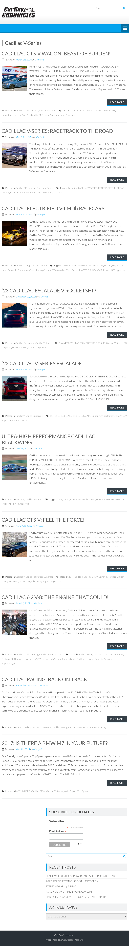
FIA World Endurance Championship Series (29, 270)
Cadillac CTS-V (31, 110)
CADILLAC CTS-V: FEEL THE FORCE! (43, 520)
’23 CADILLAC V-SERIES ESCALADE (42, 363)
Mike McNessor (41, 115)
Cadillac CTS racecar (25, 187)
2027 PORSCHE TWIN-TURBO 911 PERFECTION (72, 881)
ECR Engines (17, 658)
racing (60, 654)
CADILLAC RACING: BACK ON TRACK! (45, 679)
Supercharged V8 (37, 347)
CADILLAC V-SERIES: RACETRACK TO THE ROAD (57, 131)
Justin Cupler (70, 791)
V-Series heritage (20, 420)
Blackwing (72, 187)
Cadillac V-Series (47, 110)
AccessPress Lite (74, 939)
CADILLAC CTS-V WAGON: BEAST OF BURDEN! (56, 53)
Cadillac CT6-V (38, 791)
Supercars (38, 415)
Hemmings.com (9, 115)
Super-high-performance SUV (107, 415)
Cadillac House (116, 654)
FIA (23, 192)
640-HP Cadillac (75, 576)
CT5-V (66, 499)
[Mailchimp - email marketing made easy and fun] (79, 844)
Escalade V (15, 192)
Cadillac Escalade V (24, 343)
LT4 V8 (73, 499)
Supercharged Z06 (51, 581)
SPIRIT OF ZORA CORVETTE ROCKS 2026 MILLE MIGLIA (76, 896)
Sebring (108, 658)
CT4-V (59, 499)
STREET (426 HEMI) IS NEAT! (61, 886)
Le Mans (58, 192)
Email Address (57, 831)
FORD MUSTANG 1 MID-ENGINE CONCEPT (69, 891)
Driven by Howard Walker (111, 576)
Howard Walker (19, 347)
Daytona (6, 658)
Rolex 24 (99, 658)
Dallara (107, 265)
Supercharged (9, 663)
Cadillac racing (22, 265)
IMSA (96, 727)
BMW (17, 791)
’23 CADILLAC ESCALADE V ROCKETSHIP (49, 290)
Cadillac (19, 110)
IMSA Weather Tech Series (39, 192)
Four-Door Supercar (43, 576)
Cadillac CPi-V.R (85, 654)
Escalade (28, 658)
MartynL (39, 59)
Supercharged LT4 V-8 (30, 581)
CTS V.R (5, 192)
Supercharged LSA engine (63, 115)
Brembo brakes (23, 727)
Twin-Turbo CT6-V (86, 499)
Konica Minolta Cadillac (73, 658)
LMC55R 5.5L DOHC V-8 (90, 270)
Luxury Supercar (10, 581)
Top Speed (83, 791)
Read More (117, 102)
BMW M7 (26, 791)
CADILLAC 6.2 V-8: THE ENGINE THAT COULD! (55, 597)
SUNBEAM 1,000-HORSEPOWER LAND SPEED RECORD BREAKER (82, 876)
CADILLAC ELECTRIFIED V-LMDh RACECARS (53, 208)
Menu (125, 28)
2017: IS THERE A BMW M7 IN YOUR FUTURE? (55, 743)
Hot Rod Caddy (25, 115)
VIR (27, 503)
